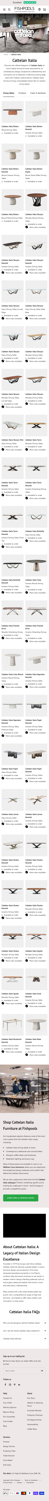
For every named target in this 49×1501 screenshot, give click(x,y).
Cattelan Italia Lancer (10, 814)
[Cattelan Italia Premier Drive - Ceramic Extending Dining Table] (36, 611)
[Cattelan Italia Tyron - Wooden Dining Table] (36, 426)
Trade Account (9, 1455)
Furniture (22, 93)
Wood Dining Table (9, 130)
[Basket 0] (44, 9)
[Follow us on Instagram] (10, 1384)
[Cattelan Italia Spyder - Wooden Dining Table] (36, 937)
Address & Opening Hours (35, 1404)
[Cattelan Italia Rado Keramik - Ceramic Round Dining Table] (36, 1025)
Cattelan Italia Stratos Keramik (10, 861)
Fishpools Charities (34, 1415)
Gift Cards (7, 1465)
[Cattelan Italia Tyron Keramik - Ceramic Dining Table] (13, 468)
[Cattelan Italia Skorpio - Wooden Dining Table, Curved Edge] (13, 380)
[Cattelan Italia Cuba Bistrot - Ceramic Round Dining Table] (13, 660)
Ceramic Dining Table (33, 133)
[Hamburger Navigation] (4, 9)
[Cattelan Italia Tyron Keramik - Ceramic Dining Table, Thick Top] (13, 517)
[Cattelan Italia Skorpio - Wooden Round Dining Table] (36, 200)
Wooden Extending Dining (12, 632)
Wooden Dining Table (34, 355)
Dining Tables (8, 93)
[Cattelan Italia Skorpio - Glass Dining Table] (13, 337)
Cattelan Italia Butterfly (34, 531)
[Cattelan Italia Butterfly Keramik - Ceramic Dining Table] (13, 565)
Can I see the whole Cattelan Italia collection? (21, 1331)
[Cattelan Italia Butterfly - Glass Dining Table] (36, 517)
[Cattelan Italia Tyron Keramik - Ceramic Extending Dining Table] (36, 468)
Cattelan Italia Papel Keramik (33, 721)
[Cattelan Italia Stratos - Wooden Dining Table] (36, 891)
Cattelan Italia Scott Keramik (33, 995)
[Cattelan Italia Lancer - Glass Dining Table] (13, 800)
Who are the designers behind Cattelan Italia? (21, 1323)
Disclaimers (30, 1482)
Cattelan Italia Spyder (34, 951)
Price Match (7, 1460)
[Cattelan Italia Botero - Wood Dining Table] (13, 112)
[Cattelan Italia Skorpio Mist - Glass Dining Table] (13, 426)
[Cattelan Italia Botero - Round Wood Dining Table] (13, 200)
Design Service (9, 1446)
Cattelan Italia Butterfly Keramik (11, 581)
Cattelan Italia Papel (10, 769)
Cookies (19, 1482)
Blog (5, 1426)
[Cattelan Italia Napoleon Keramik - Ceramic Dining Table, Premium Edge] (13, 706)
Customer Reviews (34, 1410)
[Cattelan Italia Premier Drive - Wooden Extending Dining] (13, 611)
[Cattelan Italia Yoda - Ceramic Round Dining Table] (36, 565)
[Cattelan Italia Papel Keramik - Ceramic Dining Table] (36, 706)
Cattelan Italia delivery (12, 1338)
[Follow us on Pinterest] (14, 1384)
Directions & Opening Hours (20, 1198)
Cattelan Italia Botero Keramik (33, 127)
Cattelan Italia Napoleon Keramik (35, 675)
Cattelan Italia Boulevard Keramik (11, 1040)
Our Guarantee (9, 1416)
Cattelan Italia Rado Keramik (33, 1040)
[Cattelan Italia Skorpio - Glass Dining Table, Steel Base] (36, 291)
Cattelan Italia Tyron (33, 440)
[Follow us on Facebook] (5, 1384)
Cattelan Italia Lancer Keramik (33, 815)
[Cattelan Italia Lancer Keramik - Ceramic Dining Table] (36, 800)
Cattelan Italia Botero (10, 126)
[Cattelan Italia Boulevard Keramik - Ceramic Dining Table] (13, 1025)
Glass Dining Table (9, 355)
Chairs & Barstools (38, 93)
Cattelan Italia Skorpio (34, 214)
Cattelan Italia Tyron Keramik (10, 484)
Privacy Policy (7, 1482)
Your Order (7, 1403)
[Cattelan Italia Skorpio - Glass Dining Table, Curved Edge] (13, 291)
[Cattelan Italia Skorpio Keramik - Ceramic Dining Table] (13, 246)
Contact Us (7, 1398)
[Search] (9, 9)
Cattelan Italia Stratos (34, 905)
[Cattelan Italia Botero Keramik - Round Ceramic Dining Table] (13, 154)
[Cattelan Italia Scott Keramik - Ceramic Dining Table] (36, 979)
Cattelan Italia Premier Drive (10, 627)
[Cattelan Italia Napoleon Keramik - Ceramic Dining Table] (36, 660)
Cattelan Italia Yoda (33, 580)
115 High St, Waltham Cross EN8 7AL (26, 1473)
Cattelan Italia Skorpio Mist (12, 440)
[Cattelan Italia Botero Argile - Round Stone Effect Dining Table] (36, 154)
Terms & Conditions (31, 1480)
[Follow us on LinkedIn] (19, 1384)
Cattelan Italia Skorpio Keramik (10, 261)
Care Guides (8, 1421)
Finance (6, 1442)
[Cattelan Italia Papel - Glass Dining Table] (13, 754)
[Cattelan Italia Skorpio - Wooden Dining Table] (36, 337)
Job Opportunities (34, 1420)
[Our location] (39, 9)
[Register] (42, 1371)
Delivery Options (9, 1407)
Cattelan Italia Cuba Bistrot (12, 674)
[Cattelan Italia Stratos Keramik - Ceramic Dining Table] (13, 845)
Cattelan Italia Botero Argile (33, 170)
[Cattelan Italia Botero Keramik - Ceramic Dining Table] (36, 112)
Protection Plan (9, 1451)
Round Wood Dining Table (12, 218)
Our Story (31, 1398)
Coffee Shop (32, 1429)
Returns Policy (8, 1412)
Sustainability (32, 1424)
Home (6, 54)
